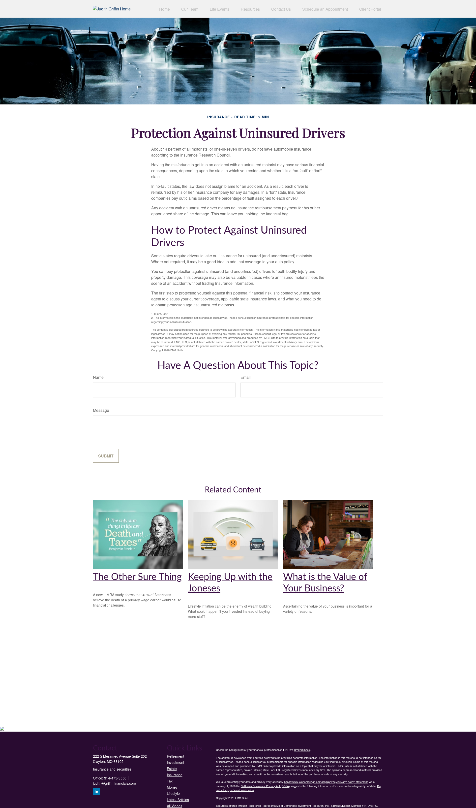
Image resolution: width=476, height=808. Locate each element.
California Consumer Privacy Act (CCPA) (265, 786)
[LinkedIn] (96, 791)
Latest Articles (178, 799)
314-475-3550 (115, 778)
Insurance (174, 774)
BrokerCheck (302, 750)
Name (98, 377)
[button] (164, 9)
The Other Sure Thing (137, 577)
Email (245, 377)
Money (172, 787)
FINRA (366, 806)
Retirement (175, 756)
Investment (175, 762)
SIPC (374, 806)
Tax (170, 780)
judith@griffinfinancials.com (114, 783)
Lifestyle (173, 793)
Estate (172, 768)
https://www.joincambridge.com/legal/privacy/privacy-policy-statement (326, 782)
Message (101, 410)
